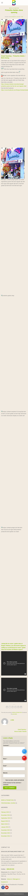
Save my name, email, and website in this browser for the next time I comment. (13, 782)
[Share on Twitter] (12, 707)
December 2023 (5, 830)
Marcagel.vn (16, 879)
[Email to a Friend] (15, 707)
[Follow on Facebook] (3, 887)
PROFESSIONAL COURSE (8, 803)
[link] (18, 56)
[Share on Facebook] (9, 707)
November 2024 (5, 815)
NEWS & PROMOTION (14, 8)
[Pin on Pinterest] (18, 707)
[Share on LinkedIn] (21, 707)
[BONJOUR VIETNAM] (14, 2)
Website (5, 773)
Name (5, 758)
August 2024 (4, 821)
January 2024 (4, 827)
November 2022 (5, 836)
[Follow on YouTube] (6, 887)
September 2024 (5, 818)
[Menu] (2, 3)
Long (22, 16)
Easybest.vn (4, 882)
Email (5, 765)
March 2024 (4, 824)
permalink (15, 714)
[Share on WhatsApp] (7, 707)
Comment (6, 745)
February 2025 (5, 812)
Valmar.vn (9, 879)
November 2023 (5, 833)
